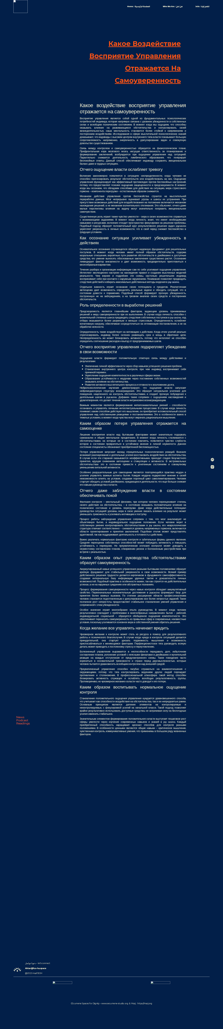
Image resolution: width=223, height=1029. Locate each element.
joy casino (173, 282)
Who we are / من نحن (173, 6)
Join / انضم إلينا (202, 6)
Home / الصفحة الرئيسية (138, 6)
